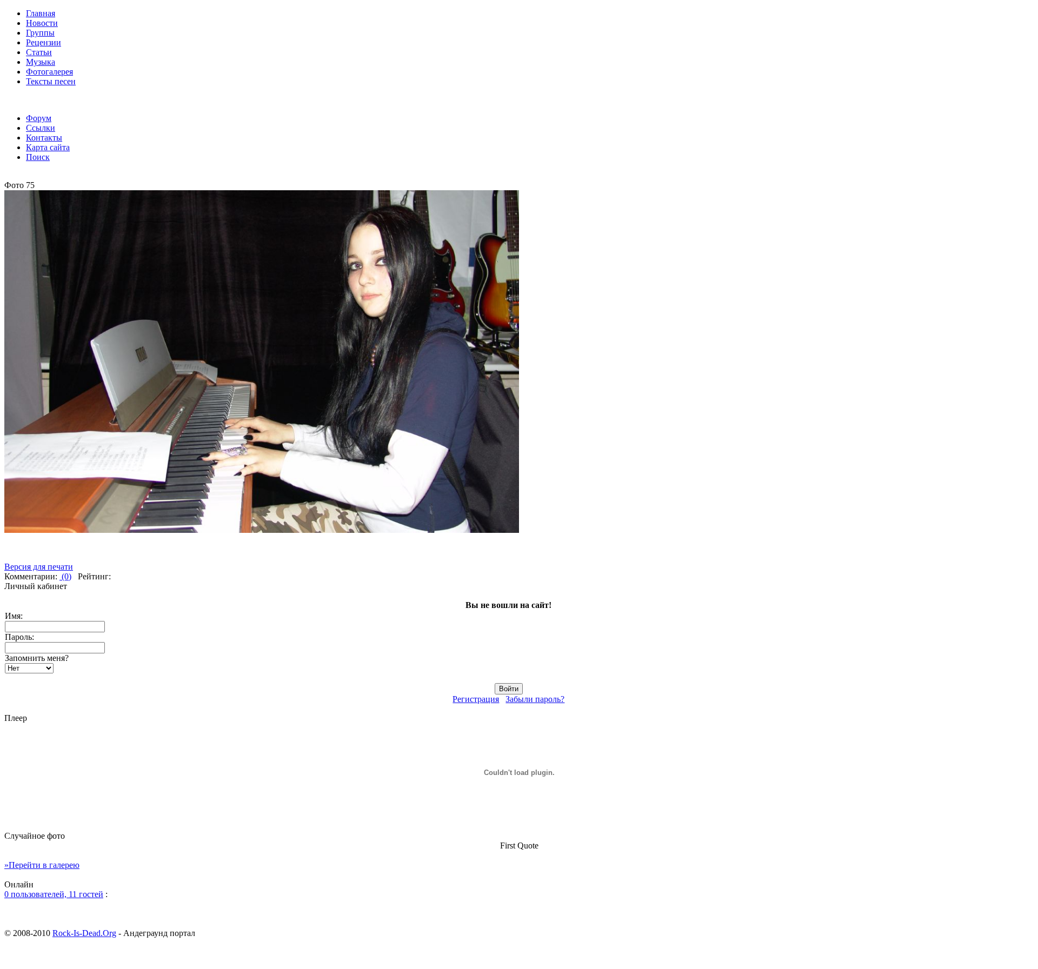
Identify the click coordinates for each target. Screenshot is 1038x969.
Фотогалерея (49, 71)
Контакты (44, 137)
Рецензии (43, 42)
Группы (40, 32)
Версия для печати (38, 566)
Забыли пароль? (534, 699)
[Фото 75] (261, 529)
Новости (42, 23)
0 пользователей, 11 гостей (53, 894)
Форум (38, 118)
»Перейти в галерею (41, 865)
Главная (40, 13)
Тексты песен (51, 81)
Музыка (40, 61)
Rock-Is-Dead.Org (84, 933)
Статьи (39, 52)
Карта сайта (48, 147)
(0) (65, 576)
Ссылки (40, 127)
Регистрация (476, 699)
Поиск (38, 157)
